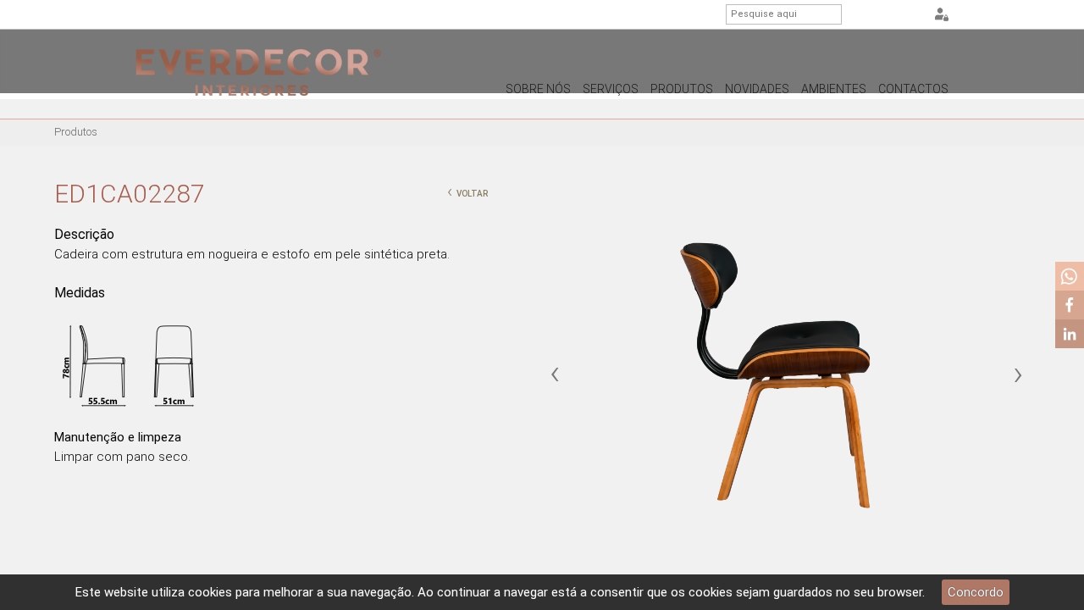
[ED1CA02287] (786, 375)
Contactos (913, 89)
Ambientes (833, 89)
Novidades (757, 89)
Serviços (611, 89)
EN (889, 15)
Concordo (976, 592)
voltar (467, 191)
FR (910, 15)
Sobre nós (538, 89)
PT (868, 15)
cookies (210, 592)
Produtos (681, 89)
